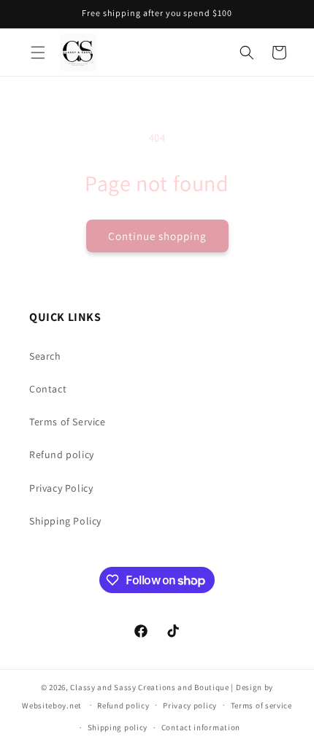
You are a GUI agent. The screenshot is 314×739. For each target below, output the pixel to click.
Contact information (200, 727)
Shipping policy (118, 727)
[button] (38, 52)
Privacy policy (190, 705)
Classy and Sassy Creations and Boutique (149, 687)
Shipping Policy (65, 520)
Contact (47, 388)
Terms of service (261, 705)
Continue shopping (157, 236)
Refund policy (61, 454)
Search (45, 356)
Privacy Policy (61, 488)
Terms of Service (67, 421)
